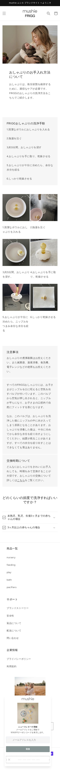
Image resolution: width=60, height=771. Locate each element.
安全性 (10, 615)
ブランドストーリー (17, 608)
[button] (4, 13)
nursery (11, 557)
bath (9, 579)
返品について (14, 623)
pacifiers (11, 587)
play (9, 572)
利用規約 (11, 666)
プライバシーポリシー (19, 659)
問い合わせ (13, 638)
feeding (11, 565)
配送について (14, 630)
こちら (21, 480)
